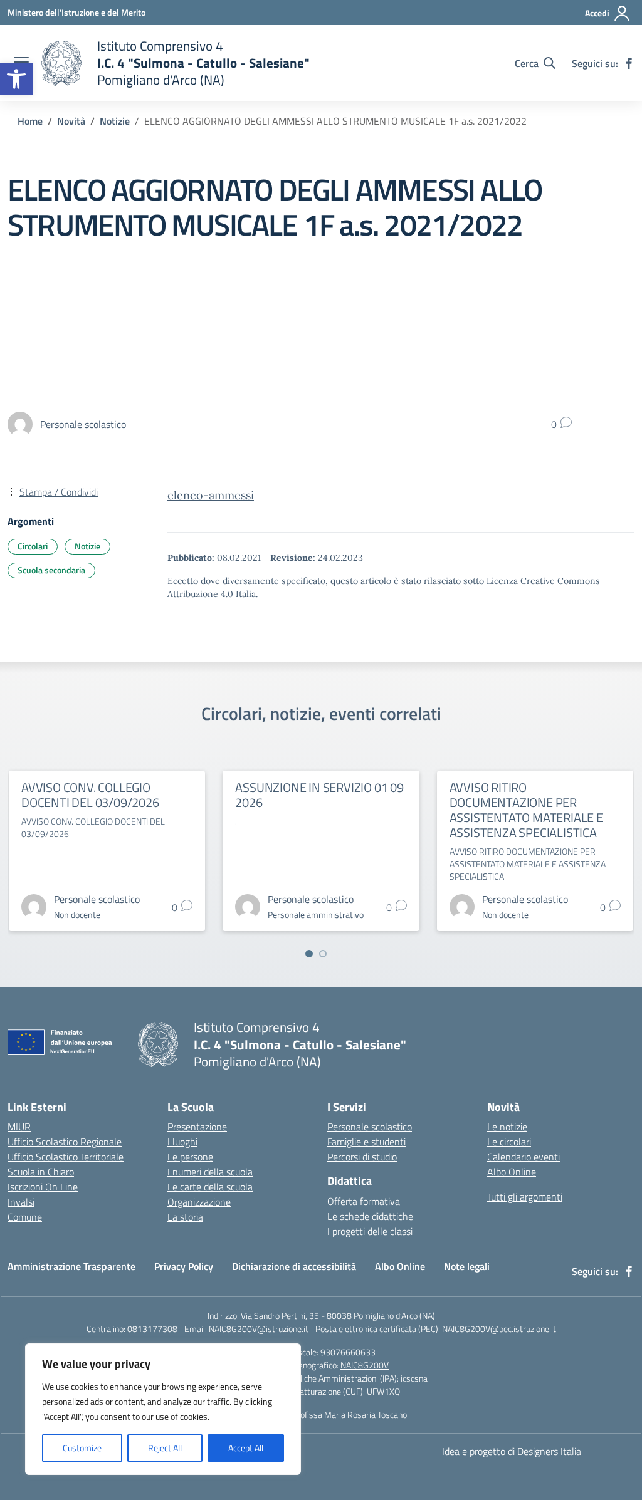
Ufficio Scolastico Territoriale (66, 1156)
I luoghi (182, 1141)
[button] (16, 79)
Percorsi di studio (362, 1156)
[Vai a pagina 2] (323, 953)
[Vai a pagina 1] (309, 953)
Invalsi (21, 1201)
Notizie (87, 546)
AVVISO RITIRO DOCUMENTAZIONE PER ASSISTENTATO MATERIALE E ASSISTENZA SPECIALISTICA (526, 810)
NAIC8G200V (364, 1365)
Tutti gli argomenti (524, 1196)
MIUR (19, 1126)
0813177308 (152, 1328)
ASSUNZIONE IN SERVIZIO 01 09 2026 (319, 795)
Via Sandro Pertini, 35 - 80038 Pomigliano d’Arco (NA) (338, 1315)
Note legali (467, 1266)
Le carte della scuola (210, 1186)
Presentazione (197, 1126)
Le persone (190, 1156)
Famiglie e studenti (366, 1141)
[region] (163, 1409)
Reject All (165, 1447)
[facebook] (628, 63)
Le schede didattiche (370, 1216)
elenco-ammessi (210, 495)
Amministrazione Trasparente (71, 1266)
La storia (185, 1216)
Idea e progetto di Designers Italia (511, 1451)
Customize (82, 1447)
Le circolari (509, 1141)
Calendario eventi (523, 1156)
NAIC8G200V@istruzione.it (258, 1328)
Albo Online (511, 1171)
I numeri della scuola (210, 1171)
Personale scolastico (369, 1126)
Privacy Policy (183, 1266)
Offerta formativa (363, 1201)
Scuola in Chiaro (41, 1171)
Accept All (245, 1447)
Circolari (33, 546)
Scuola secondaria (51, 569)
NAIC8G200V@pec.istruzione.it (499, 1328)
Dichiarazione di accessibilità (294, 1266)
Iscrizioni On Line (43, 1186)
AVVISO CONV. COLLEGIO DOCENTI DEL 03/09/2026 (90, 795)
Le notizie (507, 1126)
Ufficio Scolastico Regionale (65, 1141)
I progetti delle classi (370, 1231)
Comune (25, 1216)
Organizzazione (199, 1201)
